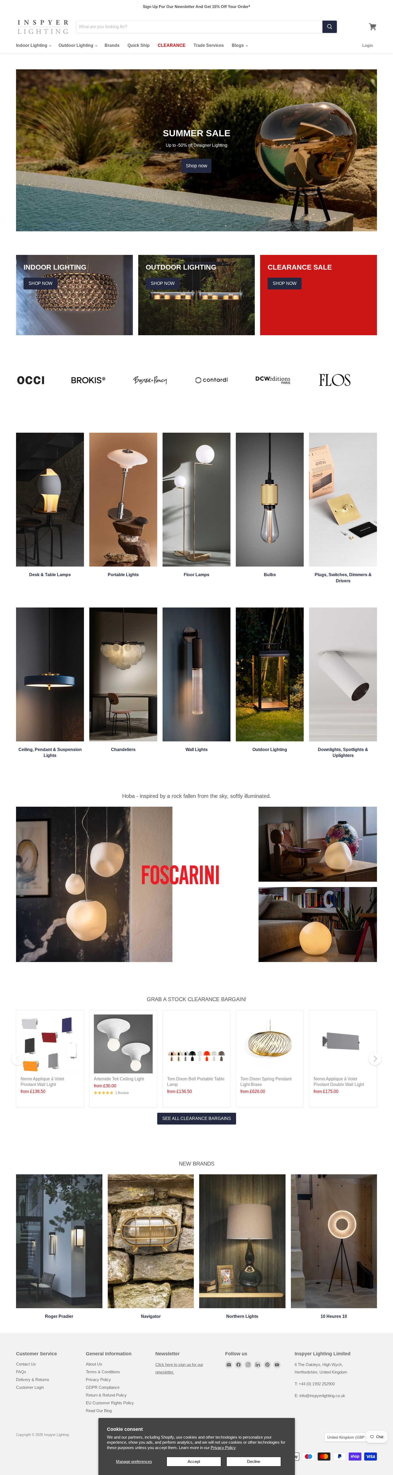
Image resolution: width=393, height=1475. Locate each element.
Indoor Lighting (32, 45)
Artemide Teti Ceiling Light (119, 1079)
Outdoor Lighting (76, 45)
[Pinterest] (267, 1364)
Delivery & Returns (32, 1379)
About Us (94, 1364)
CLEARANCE (172, 45)
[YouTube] (277, 1364)
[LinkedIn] (257, 1364)
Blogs (238, 45)
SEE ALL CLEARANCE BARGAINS (196, 1118)
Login (367, 45)
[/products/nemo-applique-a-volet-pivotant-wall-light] (50, 1043)
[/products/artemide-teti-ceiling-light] (123, 1043)
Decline (253, 1461)
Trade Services (209, 45)
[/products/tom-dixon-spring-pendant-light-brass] (269, 1043)
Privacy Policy (223, 1447)
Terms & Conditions (103, 1372)
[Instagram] (248, 1364)
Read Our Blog (99, 1410)
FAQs (21, 1372)
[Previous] (17, 1058)
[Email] (229, 1364)
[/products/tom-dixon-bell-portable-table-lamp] (196, 1043)
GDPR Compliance (103, 1387)
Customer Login (30, 1387)
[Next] (375, 1058)
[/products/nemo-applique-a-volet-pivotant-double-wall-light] (343, 1043)
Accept (194, 1461)
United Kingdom (348, 1437)
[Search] (329, 27)
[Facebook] (238, 1364)
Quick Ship (139, 45)
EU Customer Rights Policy (110, 1403)
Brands (112, 45)
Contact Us (26, 1364)
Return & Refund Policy (106, 1395)
